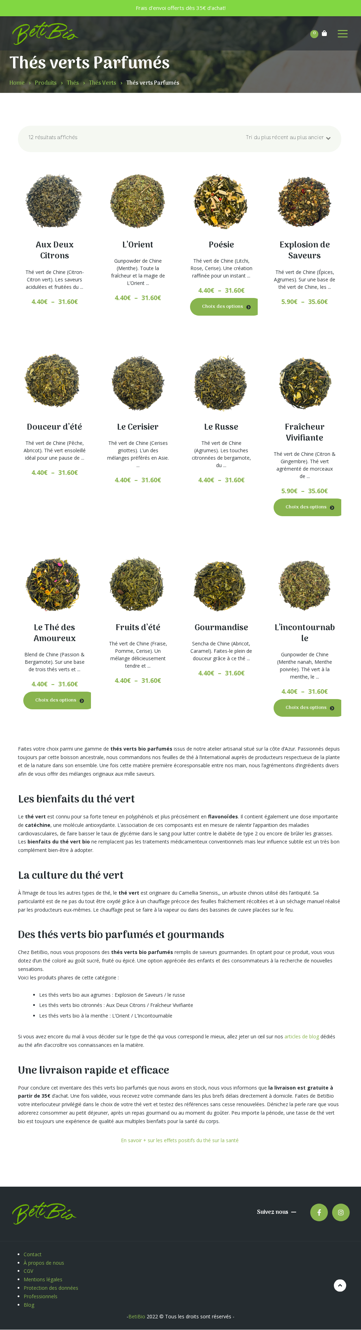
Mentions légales (44, 1279)
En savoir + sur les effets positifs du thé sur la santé (180, 1140)
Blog (29, 1304)
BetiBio (136, 1316)
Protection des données (52, 1287)
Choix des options (50, 252)
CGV (28, 1271)
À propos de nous (44, 1262)
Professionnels (40, 1296)
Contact (33, 1254)
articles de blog (301, 1036)
